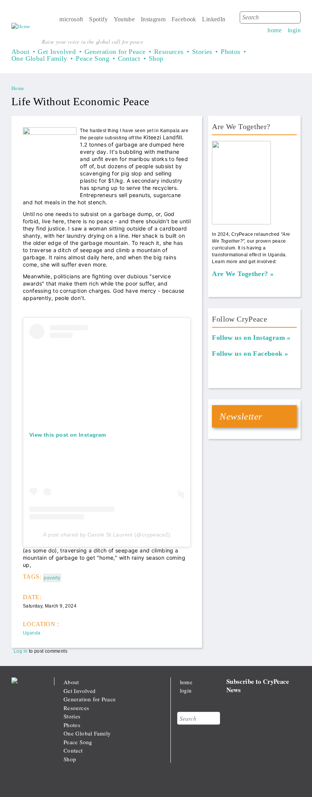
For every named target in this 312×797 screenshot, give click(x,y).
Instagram (153, 19)
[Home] (20, 26)
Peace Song (92, 58)
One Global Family (39, 58)
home (274, 30)
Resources (169, 51)
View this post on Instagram (67, 435)
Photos (230, 51)
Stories (202, 51)
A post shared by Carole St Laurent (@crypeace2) (106, 535)
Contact (129, 58)
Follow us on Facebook (247, 353)
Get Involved (57, 51)
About (20, 51)
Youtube (124, 19)
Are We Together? (240, 274)
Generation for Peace (115, 51)
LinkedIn (213, 19)
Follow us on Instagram (248, 337)
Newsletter (241, 416)
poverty (52, 578)
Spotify (98, 19)
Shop (156, 58)
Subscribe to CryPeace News (257, 685)
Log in (20, 651)
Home (17, 88)
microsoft (71, 19)
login (294, 30)
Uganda (31, 633)
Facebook (184, 19)
